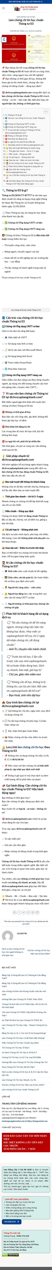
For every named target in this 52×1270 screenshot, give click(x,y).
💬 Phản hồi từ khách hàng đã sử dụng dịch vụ (24, 166)
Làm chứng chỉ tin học (26, 17)
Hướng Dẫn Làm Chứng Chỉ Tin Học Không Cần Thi (24, 1062)
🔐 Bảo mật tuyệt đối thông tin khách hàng (23, 148)
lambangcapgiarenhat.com (13, 1121)
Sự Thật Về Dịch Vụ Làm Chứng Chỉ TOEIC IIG (22, 1020)
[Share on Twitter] (24, 912)
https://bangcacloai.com (37, 1121)
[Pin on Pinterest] (33, 912)
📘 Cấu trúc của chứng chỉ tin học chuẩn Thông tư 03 (25, 119)
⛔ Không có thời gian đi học (16, 136)
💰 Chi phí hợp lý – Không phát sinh (20, 157)
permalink (25, 924)
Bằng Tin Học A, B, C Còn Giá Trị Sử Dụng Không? (24, 1033)
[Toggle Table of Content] (44, 111)
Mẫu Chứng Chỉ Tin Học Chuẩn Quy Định (20, 1043)
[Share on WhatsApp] (14, 912)
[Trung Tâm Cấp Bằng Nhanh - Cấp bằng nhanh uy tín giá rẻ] (26, 8)
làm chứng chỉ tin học (31, 747)
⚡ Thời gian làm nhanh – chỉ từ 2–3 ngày (22, 151)
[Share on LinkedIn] (37, 912)
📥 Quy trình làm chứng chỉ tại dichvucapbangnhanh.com (18, 171)
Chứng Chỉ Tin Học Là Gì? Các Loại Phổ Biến (21, 1057)
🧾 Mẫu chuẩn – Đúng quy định (18, 154)
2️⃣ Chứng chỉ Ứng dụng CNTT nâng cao (21, 127)
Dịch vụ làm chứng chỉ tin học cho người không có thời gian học (13, 952)
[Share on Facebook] (19, 912)
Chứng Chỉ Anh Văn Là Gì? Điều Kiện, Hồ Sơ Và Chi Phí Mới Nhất (24, 1006)
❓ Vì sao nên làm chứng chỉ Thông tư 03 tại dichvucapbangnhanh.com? (22, 131)
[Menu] (3, 8)
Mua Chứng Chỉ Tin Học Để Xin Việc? (18, 1067)
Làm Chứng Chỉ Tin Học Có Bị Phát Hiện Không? (23, 1038)
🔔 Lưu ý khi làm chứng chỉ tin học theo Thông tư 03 (25, 176)
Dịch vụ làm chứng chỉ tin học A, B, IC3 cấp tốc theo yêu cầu (25, 1073)
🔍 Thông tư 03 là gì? (13, 115)
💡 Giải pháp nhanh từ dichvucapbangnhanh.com (24, 145)
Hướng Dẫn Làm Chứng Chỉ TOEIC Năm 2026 (22, 999)
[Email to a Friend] (28, 912)
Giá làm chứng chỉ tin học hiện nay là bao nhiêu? (23, 1085)
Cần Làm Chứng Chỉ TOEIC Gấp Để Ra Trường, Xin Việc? (24, 1014)
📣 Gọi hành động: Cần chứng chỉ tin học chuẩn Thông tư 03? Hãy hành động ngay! (25, 182)
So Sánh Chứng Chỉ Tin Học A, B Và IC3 (19, 1053)
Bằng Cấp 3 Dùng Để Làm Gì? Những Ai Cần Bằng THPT (24, 977)
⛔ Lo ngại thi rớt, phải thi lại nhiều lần (20, 142)
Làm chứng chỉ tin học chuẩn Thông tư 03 (20, 1090)
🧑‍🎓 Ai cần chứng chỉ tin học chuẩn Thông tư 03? (25, 163)
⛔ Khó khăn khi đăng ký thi (16, 139)
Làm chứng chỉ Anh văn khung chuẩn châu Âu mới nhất (24, 993)
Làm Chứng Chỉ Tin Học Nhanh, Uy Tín (19, 1080)
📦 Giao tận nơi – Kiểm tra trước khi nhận (22, 160)
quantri (38, 31)
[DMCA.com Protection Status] (10, 1255)
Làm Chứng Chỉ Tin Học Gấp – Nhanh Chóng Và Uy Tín (24, 1026)
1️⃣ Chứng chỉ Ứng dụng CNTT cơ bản (20, 124)
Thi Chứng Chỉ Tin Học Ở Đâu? (15, 1048)
